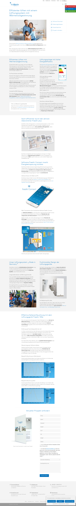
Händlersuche (48, 0)
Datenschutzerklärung (50, 448)
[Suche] (63, 4)
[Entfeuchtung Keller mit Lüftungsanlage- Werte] (37, 396)
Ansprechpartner (57, 27)
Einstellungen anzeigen (69, 501)
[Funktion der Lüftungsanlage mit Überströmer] (37, 141)
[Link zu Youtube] (64, 1)
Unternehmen (53, 0)
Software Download (57, 21)
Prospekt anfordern (57, 30)
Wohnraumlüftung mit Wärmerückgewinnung (25, 43)
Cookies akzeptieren (51, 501)
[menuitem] (63, 4)
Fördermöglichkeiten (58, 24)
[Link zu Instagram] (62, 1)
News (44, 0)
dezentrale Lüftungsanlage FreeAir (48, 64)
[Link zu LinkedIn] (66, 1)
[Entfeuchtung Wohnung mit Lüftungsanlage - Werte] (37, 370)
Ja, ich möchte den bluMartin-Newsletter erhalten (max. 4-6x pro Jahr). (50, 445)
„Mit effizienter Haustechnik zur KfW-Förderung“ (25, 107)
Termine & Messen (15, 484)
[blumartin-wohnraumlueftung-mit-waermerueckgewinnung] (14, 4)
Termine (58, 0)
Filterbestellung (34, 492)
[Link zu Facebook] (61, 1)
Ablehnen (60, 501)
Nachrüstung (54, 492)
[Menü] (65, 4)
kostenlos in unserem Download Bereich (41, 179)
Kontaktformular (15, 492)
